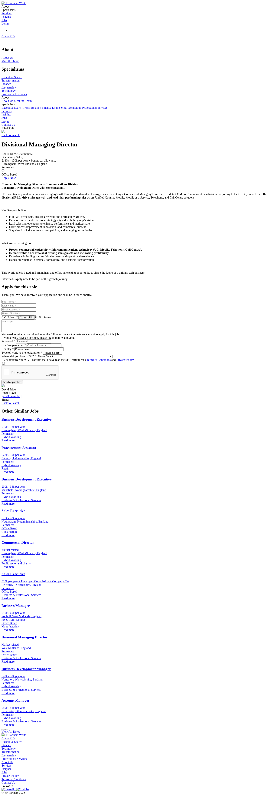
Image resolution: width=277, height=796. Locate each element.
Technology (74, 107)
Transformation (32, 107)
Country (8, 349)
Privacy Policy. (125, 359)
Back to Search (11, 135)
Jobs (4, 117)
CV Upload (10, 317)
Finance (47, 107)
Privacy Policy (10, 775)
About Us (8, 100)
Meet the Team (23, 100)
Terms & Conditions (98, 359)
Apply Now (9, 177)
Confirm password (14, 345)
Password (8, 341)
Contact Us (8, 36)
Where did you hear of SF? (19, 356)
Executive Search (12, 107)
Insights (6, 114)
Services (6, 111)
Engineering (59, 107)
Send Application (12, 382)
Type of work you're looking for (22, 352)
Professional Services (94, 107)
